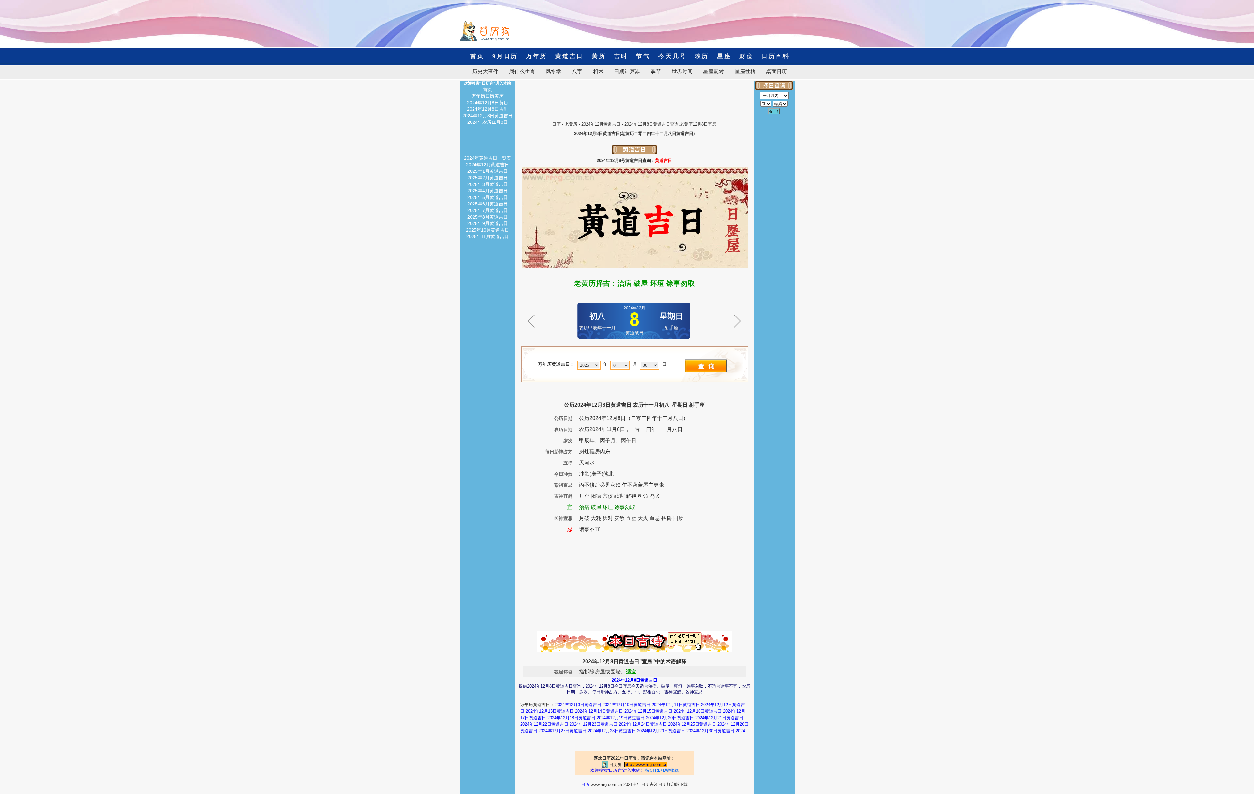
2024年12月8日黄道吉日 (487, 115)
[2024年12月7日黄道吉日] (531, 330)
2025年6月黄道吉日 (487, 203)
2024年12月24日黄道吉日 (643, 724)
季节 (656, 71)
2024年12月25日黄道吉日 (692, 724)
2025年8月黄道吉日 (487, 216)
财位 (746, 56)
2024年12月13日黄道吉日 (550, 711)
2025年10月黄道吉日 (487, 230)
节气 (643, 56)
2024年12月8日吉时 (487, 109)
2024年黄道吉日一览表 (487, 158)
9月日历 (505, 56)
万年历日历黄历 (488, 96)
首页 (477, 56)
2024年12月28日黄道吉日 (612, 730)
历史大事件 (485, 71)
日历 (556, 124)
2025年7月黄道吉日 (487, 210)
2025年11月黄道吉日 (487, 236)
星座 (724, 56)
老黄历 (571, 124)
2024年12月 (634, 308)
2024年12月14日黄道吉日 (599, 711)
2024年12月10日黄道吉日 (627, 704)
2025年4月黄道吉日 (487, 190)
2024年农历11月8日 (487, 122)
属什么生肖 (522, 71)
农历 (702, 56)
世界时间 (682, 71)
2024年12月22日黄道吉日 (544, 724)
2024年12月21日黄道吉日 (719, 717)
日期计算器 (627, 71)
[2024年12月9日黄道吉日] (737, 330)
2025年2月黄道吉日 (487, 177)
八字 (577, 71)
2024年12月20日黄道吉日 (670, 717)
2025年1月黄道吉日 (487, 171)
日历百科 (772, 56)
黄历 (599, 56)
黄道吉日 (569, 56)
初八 (597, 316)
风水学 (553, 71)
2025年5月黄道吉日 (487, 197)
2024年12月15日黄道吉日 (648, 711)
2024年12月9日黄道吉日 (578, 704)
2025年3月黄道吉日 (487, 184)
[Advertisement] (634, 95)
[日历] (485, 39)
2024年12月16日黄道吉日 (698, 711)
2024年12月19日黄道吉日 (621, 717)
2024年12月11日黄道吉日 (676, 704)
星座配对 (713, 71)
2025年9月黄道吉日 (487, 223)
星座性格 (745, 71)
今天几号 (672, 56)
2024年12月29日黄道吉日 (661, 730)
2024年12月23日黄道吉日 (594, 724)
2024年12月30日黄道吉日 (710, 730)
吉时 (621, 56)
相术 (598, 71)
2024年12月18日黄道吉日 (571, 717)
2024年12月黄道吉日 (600, 124)
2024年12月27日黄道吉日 (563, 730)
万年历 (536, 56)
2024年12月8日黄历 (487, 102)
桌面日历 (774, 71)
